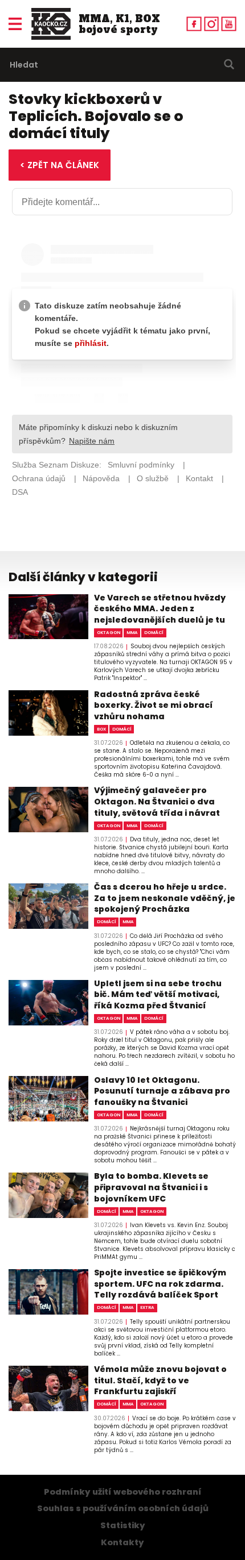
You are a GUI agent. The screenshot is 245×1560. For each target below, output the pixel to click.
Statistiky (122, 1525)
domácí (154, 632)
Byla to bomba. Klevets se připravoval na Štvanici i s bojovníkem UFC (151, 1187)
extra (147, 1307)
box (101, 729)
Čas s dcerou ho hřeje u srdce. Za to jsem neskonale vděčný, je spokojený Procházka (164, 898)
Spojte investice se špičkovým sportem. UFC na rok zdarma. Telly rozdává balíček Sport (160, 1283)
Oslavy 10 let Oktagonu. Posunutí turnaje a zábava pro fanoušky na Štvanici (162, 1091)
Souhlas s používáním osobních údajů (123, 1508)
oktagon (108, 632)
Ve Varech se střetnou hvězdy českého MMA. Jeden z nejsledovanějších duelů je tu (160, 609)
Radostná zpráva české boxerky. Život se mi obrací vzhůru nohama (153, 705)
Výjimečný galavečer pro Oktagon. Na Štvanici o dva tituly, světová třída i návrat (157, 801)
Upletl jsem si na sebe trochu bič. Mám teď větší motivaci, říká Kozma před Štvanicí (158, 994)
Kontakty (122, 1542)
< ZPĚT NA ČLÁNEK (59, 165)
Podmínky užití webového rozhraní (123, 1492)
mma (132, 632)
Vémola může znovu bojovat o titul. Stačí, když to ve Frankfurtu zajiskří (160, 1380)
